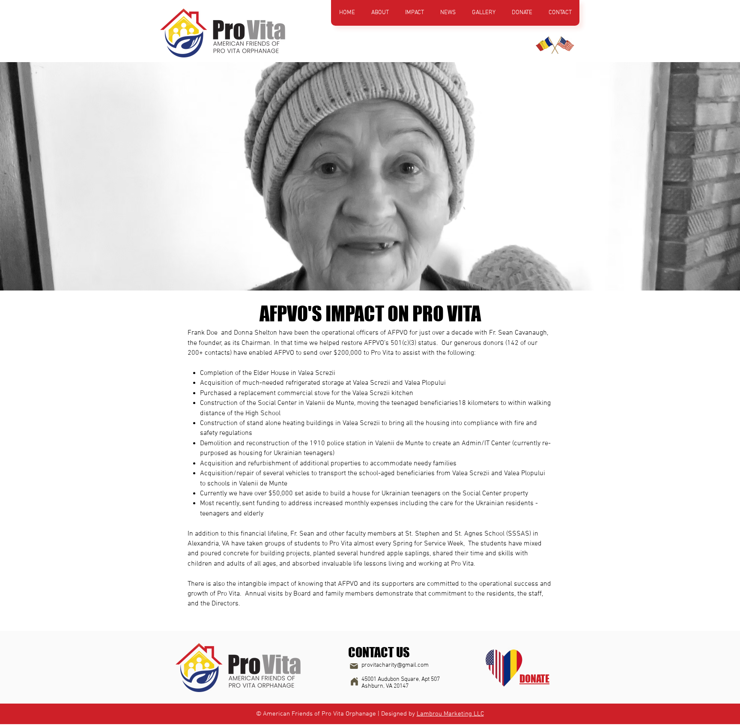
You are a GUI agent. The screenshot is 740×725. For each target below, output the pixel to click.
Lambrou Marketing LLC (450, 714)
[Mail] (353, 666)
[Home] (354, 681)
